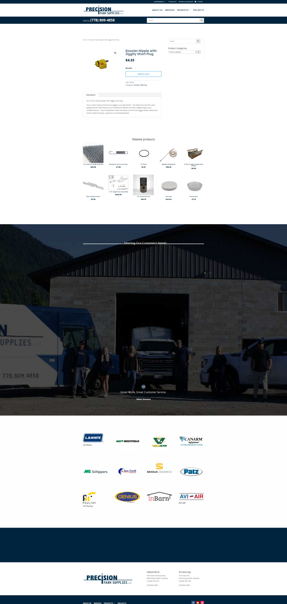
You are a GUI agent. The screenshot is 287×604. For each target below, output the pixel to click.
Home (85, 40)
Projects (198, 10)
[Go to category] (199, 52)
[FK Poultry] (89, 503)
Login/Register (159, 2)
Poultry (90, 40)
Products (182, 10)
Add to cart (143, 73)
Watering (143, 85)
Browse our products (186, 2)
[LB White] (94, 442)
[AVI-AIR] (191, 500)
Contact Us (172, 2)
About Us (157, 10)
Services (170, 10)
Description (90, 95)
